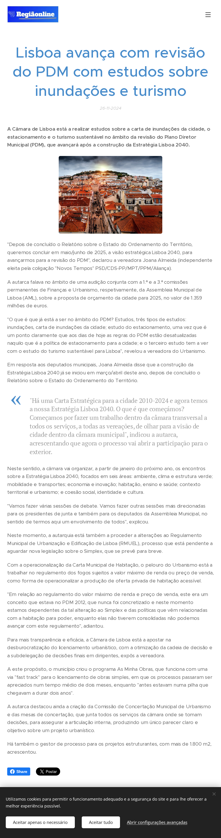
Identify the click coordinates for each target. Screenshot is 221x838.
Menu (208, 14)
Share (21, 771)
